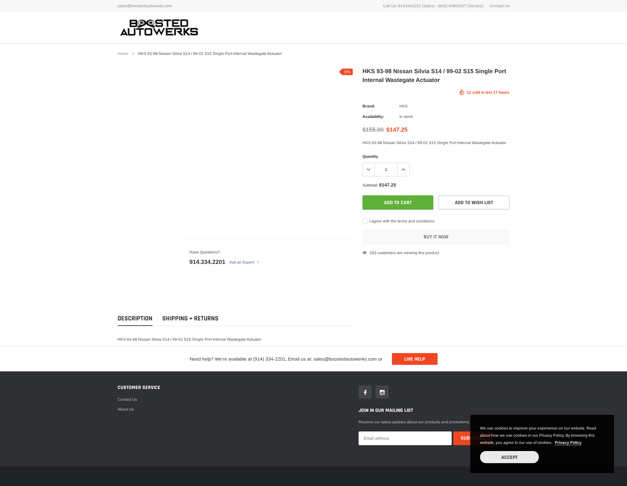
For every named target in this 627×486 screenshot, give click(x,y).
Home (123, 53)
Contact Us (499, 6)
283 (373, 253)
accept (509, 457)
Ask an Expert (242, 262)
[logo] (158, 27)
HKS (403, 106)
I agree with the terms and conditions (401, 221)
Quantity (370, 156)
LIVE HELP (414, 359)
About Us (126, 409)
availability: (373, 116)
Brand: (368, 106)
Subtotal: (370, 185)
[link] (365, 391)
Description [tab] (135, 319)
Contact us (127, 399)
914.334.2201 (207, 262)
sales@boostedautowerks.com (145, 6)
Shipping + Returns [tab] (190, 319)
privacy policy (568, 442)
